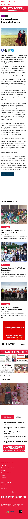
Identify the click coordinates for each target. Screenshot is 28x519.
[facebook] (7, 1)
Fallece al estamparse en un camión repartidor (14, 432)
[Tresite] (10, 511)
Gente (3, 15)
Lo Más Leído (7, 417)
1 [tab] (9, 374)
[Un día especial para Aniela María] (14, 396)
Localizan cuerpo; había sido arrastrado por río (15, 441)
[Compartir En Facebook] (2, 51)
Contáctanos (4, 465)
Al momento (5, 227)
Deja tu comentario (7, 174)
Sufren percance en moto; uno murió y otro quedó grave (15, 437)
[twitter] (11, 1)
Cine (7, 15)
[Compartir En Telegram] (12, 51)
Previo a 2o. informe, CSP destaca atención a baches (11, 308)
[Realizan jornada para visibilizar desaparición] (14, 252)
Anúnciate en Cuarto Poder (7, 467)
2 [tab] (12, 374)
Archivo (3, 475)
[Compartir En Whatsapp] (9, 51)
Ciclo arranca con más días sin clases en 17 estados (13, 231)
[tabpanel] (14, 362)
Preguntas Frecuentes (6, 472)
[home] (12, 9)
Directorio (3, 477)
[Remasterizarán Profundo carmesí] (14, 37)
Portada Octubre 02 (5, 375)
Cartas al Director (5, 485)
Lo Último (18, 417)
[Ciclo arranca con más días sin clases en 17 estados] (14, 214)
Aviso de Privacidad (6, 482)
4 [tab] (19, 374)
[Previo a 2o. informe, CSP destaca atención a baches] (14, 291)
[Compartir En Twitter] (5, 51)
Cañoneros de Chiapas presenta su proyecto (14, 427)
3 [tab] (16, 374)
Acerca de (3, 470)
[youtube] (9, 1)
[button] (14, 366)
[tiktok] (14, 1)
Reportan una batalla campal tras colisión (14, 423)
